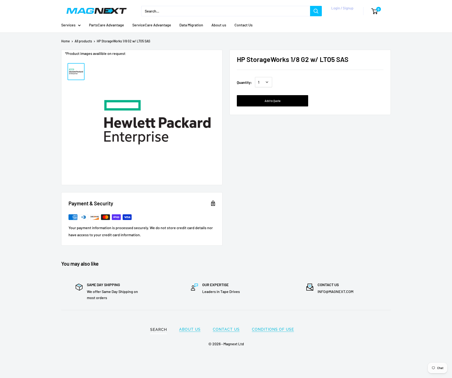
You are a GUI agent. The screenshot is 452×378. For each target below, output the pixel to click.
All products (83, 41)
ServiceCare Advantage (151, 25)
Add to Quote (272, 100)
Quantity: (244, 82)
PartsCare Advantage (106, 25)
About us (218, 25)
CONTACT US (226, 329)
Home (65, 41)
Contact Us (243, 25)
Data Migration (191, 25)
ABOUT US (190, 329)
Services (68, 25)
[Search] (316, 11)
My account (341, 13)
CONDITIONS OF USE (273, 329)
